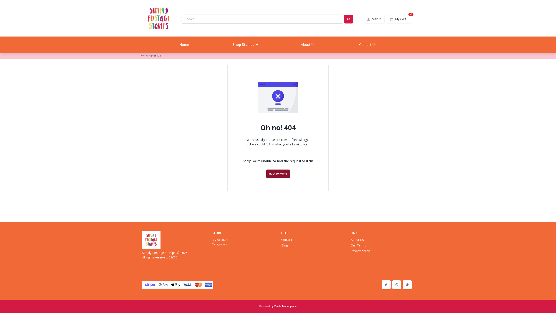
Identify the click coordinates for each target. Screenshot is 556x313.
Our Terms (358, 245)
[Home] (151, 240)
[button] (245, 45)
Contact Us (368, 44)
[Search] (348, 19)
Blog (284, 245)
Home (184, 44)
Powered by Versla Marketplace (278, 306)
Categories (219, 244)
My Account (220, 240)
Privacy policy (360, 251)
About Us (308, 44)
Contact (286, 240)
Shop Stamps (243, 44)
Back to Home (278, 173)
